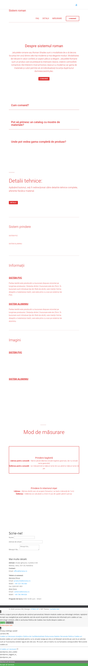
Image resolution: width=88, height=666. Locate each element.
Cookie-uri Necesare (8, 636)
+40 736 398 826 (21, 594)
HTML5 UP (35, 609)
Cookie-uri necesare (8, 649)
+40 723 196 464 (21, 583)
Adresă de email (15, 542)
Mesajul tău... (14, 549)
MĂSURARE (57, 18)
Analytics (19, 636)
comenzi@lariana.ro (21, 592)
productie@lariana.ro (22, 581)
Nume (11, 537)
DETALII (46, 18)
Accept (2, 623)
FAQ (37, 18)
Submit (14, 553)
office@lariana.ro (20, 571)
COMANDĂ (44, 79)
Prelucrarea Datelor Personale (56, 636)
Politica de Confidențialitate (34, 636)
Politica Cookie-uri (75, 636)
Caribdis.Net (54, 609)
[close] (0, 628)
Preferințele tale (6, 625)
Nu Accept (10, 623)
